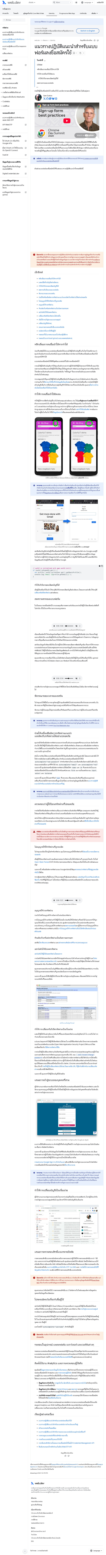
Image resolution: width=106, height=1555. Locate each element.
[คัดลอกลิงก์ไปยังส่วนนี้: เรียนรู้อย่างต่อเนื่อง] (56, 1414)
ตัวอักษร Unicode (77, 1334)
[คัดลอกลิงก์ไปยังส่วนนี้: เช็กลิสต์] (45, 272)
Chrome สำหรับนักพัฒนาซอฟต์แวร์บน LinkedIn (45, 1538)
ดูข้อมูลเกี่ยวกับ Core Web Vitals (33, 13)
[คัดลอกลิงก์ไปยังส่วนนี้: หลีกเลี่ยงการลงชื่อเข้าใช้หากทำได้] (69, 344)
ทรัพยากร (6, 9)
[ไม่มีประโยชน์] (97, 40)
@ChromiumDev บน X (38, 1531)
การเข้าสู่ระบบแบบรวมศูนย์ (89, 1309)
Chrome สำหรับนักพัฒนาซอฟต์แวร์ (42, 1513)
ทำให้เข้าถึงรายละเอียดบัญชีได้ (49, 286)
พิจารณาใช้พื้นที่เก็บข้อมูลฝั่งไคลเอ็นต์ (56, 382)
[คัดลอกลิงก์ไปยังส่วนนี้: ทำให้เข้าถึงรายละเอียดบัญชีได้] (61, 585)
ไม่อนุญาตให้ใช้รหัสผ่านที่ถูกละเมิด (50, 301)
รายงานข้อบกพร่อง (36, 1501)
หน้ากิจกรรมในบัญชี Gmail (67, 1023)
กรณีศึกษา (34, 1520)
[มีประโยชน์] (94, 40)
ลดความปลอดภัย (70, 926)
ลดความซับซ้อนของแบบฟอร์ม (48, 290)
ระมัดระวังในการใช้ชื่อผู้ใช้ (47, 331)
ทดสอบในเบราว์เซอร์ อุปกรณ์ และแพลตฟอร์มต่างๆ (55, 338)
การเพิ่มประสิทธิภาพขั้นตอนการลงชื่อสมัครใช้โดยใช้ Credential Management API (66, 1443)
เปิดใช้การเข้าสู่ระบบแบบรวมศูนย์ (49, 320)
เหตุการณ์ (74, 1389)
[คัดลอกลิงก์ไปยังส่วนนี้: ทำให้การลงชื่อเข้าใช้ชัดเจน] (62, 394)
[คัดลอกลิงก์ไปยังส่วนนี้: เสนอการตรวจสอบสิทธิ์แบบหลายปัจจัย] (75, 1252)
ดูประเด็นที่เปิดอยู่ (36, 1505)
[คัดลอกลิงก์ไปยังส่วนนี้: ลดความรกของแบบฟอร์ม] (62, 599)
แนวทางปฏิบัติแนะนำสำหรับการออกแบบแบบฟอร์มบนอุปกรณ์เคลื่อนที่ (62, 1432)
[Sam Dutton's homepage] (56, 99)
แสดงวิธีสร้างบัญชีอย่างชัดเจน (48, 282)
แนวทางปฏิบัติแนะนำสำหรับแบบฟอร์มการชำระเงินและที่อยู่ (58, 1424)
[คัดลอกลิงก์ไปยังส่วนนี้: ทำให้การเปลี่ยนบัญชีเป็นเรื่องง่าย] (70, 1190)
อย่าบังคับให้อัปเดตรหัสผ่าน (48, 312)
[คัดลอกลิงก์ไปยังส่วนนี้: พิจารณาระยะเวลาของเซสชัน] (64, 696)
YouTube (34, 1535)
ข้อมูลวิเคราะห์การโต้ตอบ (52, 493)
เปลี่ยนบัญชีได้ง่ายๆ (45, 323)
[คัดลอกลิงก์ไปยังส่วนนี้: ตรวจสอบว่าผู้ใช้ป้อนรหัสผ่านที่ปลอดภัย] (76, 804)
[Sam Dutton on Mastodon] (50, 99)
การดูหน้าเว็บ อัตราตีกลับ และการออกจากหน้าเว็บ (70, 1383)
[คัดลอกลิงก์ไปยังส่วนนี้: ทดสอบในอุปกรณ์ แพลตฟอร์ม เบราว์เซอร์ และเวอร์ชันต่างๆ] (96, 1345)
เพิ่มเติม (31, 2)
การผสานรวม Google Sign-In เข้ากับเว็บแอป (50, 1162)
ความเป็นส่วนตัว (43, 1550)
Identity (51, 13)
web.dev (37, 40)
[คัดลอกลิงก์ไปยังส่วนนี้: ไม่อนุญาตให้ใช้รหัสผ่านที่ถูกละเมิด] (65, 847)
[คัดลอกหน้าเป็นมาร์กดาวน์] (80, 53)
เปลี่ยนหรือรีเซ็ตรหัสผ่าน (42, 593)
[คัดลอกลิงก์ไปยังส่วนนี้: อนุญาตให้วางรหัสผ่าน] (55, 910)
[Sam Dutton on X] (44, 99)
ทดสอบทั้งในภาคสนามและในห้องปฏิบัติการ (53, 335)
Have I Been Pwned (42, 862)
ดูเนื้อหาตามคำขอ (59, 22)
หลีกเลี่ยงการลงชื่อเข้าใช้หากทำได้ (49, 279)
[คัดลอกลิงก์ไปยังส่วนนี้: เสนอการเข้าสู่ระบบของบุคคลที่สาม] (71, 1080)
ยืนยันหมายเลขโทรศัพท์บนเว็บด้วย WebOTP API (55, 1447)
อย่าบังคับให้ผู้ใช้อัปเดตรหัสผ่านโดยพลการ (48, 954)
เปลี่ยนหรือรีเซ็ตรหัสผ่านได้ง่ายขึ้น (50, 316)
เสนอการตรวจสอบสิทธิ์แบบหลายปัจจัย (51, 327)
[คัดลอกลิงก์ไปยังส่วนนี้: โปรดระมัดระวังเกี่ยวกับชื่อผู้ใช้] (65, 1299)
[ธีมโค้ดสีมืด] (99, 566)
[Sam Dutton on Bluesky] (53, 99)
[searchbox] (13, 20)
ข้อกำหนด (33, 1550)
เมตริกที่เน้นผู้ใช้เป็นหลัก (64, 1395)
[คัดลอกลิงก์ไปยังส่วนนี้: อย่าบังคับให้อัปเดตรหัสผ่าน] (59, 949)
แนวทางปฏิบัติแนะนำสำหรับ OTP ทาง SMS (61, 1267)
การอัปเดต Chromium (38, 1516)
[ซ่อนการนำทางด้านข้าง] (25, 1551)
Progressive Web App (67, 13)
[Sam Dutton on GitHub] (47, 99)
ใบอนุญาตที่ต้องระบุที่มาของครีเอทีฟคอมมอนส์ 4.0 (64, 1464)
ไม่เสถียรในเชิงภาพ (54, 1398)
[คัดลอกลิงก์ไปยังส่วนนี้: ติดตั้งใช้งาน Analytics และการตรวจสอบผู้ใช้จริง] (84, 1363)
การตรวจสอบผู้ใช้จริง (64, 1373)
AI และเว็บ (5, 13)
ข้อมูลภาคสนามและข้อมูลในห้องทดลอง (54, 1370)
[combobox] (62, 2)
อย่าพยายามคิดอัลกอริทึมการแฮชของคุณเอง (72, 943)
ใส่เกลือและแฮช (44, 943)
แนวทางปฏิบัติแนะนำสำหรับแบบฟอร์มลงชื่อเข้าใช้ (57, 791)
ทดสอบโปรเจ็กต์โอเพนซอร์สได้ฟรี (61, 1357)
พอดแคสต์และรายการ (37, 1523)
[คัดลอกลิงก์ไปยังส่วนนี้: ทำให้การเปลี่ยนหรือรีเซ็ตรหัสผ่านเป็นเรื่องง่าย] (74, 1029)
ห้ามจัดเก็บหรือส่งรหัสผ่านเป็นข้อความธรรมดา (54, 308)
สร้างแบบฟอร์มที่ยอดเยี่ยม (47, 1428)
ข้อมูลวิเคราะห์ (57, 412)
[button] (14, 92)
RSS (32, 1541)
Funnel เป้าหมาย (62, 1389)
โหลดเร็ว (16, 13)
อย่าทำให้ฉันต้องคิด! (82, 409)
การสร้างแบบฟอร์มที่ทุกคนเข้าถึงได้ (50, 1439)
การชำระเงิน (83, 13)
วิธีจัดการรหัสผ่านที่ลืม (52, 1047)
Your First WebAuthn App (61, 725)
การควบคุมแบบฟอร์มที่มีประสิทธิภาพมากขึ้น (53, 1436)
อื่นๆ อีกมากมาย (70, 1165)
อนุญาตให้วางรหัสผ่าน (46, 305)
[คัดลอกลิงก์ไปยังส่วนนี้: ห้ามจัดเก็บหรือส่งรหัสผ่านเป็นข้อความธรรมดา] (75, 938)
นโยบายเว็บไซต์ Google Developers (73, 1467)
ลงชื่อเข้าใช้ (100, 2)
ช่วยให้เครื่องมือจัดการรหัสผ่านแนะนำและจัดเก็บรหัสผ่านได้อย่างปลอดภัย (63, 297)
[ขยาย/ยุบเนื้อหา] (45, 61)
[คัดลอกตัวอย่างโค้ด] (102, 566)
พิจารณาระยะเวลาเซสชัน (47, 294)
